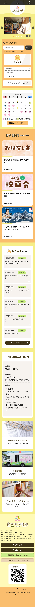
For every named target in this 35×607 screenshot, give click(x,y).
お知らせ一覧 (17, 343)
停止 (30, 36)
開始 (27, 36)
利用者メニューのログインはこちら (17, 83)
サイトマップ (8, 589)
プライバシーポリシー (22, 589)
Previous (2, 27)
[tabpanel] (17, 25)
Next (33, 27)
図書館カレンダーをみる (16, 123)
